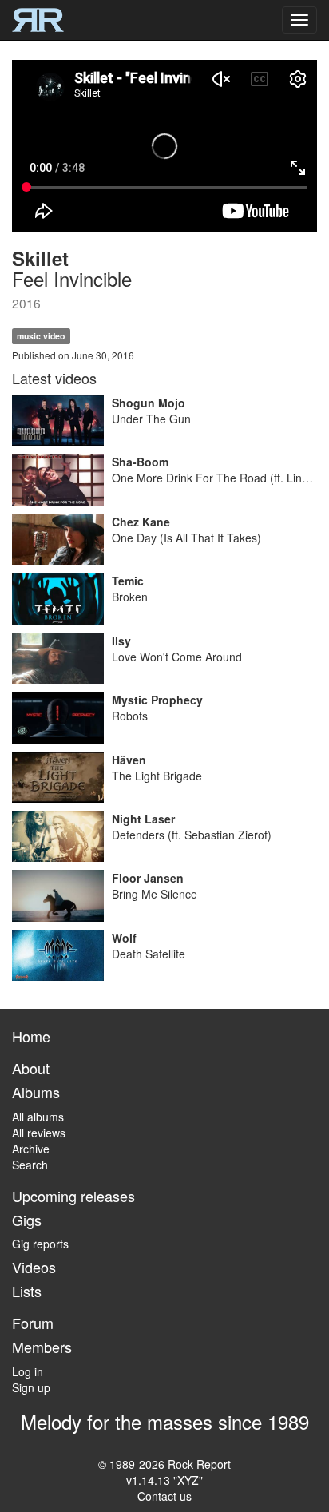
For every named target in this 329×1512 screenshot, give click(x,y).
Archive (31, 1149)
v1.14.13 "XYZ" (164, 1480)
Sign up (31, 1387)
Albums (36, 1091)
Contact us (164, 1496)
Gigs (27, 1219)
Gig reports (40, 1244)
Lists (27, 1290)
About (31, 1068)
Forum (33, 1322)
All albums (38, 1117)
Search (30, 1165)
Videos (34, 1266)
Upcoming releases (73, 1195)
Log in (27, 1371)
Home (31, 1036)
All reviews (38, 1133)
